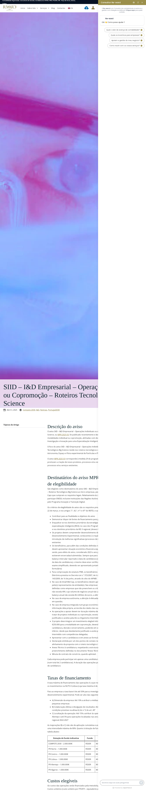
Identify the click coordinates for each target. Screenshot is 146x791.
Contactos (61, 8)
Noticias (43, 410)
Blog (53, 8)
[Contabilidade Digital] (86, 8)
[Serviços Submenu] (48, 8)
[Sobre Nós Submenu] (37, 8)
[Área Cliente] (93, 8)
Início (23, 8)
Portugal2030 (54, 410)
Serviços (43, 8)
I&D (37, 410)
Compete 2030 (29, 410)
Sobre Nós (31, 8)
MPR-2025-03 (63, 434)
